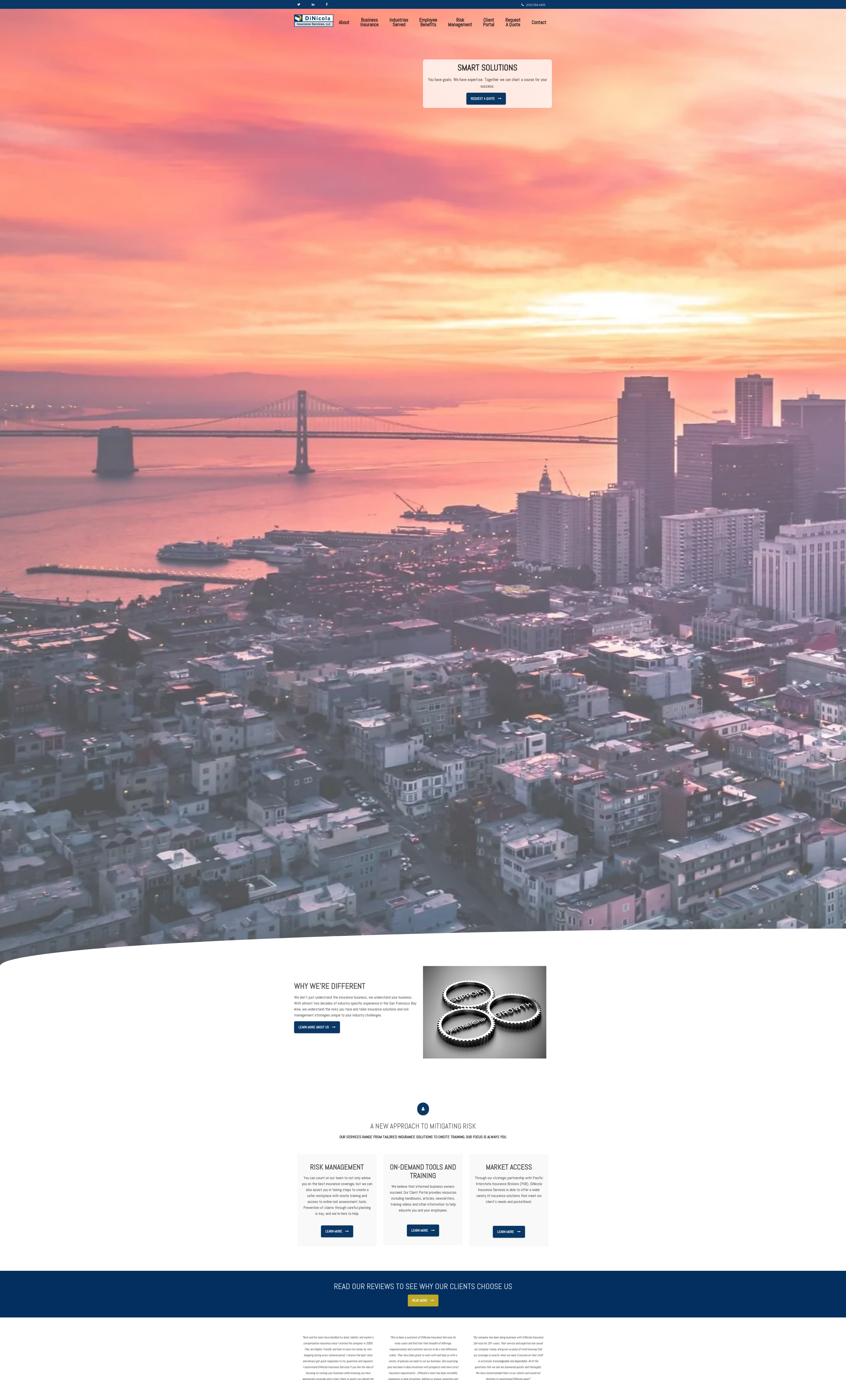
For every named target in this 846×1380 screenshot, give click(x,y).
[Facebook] (327, 4)
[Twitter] (298, 4)
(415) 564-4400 (535, 5)
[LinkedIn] (313, 4)
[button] (344, 22)
